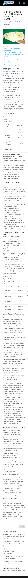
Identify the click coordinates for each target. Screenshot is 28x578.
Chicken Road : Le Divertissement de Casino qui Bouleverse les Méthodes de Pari (14, 544)
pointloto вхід (10, 71)
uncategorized (6, 24)
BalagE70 (9, 22)
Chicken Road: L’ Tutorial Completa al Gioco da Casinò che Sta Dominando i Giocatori (14, 536)
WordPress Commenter (10, 571)
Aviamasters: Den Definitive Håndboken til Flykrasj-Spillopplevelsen (11, 551)
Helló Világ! (21, 571)
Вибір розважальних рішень (12, 53)
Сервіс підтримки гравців (11, 65)
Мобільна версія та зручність (13, 59)
